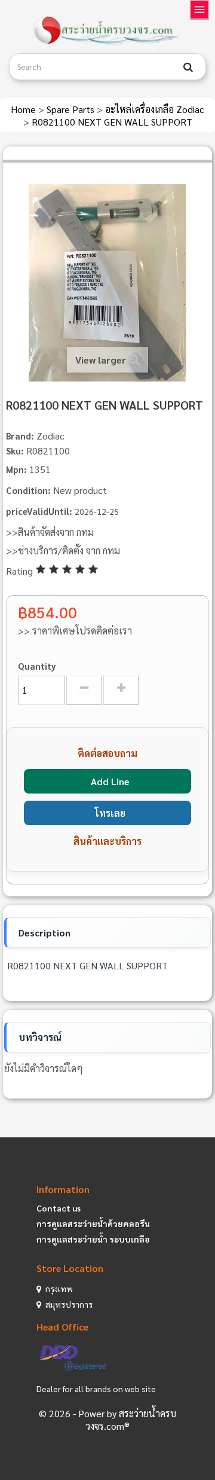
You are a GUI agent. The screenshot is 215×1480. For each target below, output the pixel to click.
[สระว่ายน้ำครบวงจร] (107, 31)
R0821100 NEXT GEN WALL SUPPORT (112, 121)
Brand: (20, 435)
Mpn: (16, 469)
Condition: (28, 490)
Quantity (37, 666)
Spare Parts (72, 109)
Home (24, 109)
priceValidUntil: (39, 511)
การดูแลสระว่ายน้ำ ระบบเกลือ (93, 1239)
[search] (188, 67)
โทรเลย (110, 813)
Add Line (110, 781)
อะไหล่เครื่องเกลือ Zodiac (154, 109)
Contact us (58, 1208)
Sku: (15, 450)
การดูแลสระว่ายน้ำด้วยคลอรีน (93, 1223)
